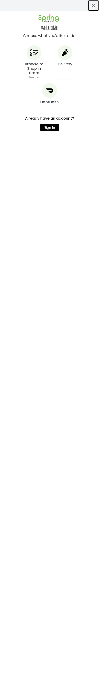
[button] (34, 62)
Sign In (49, 127)
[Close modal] (93, 5)
